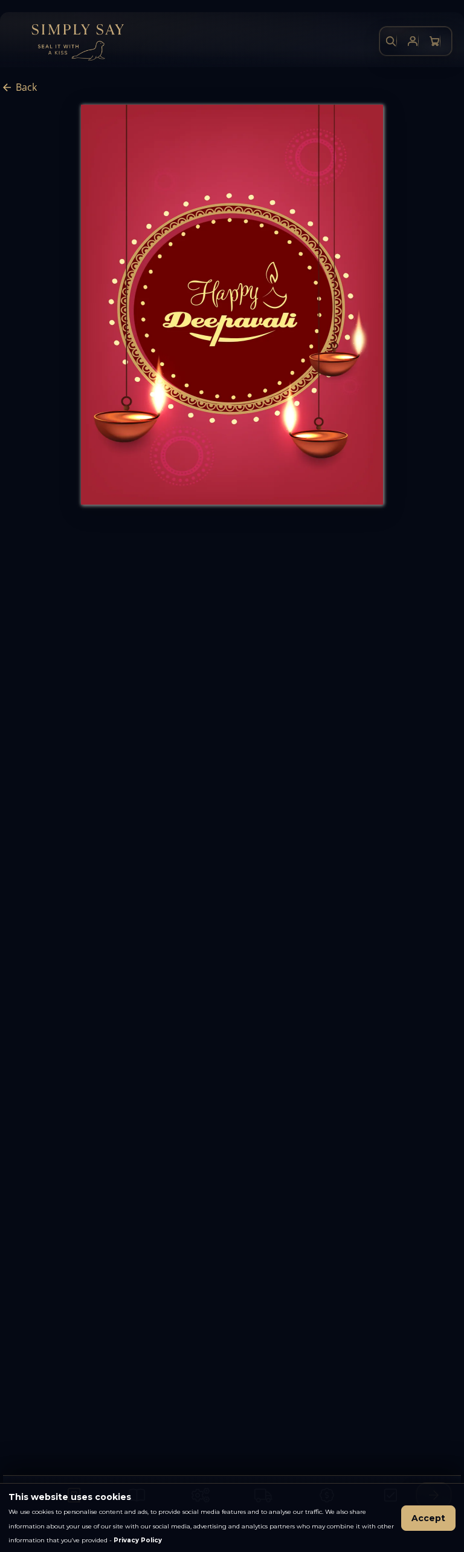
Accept (428, 1518)
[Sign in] (412, 41)
